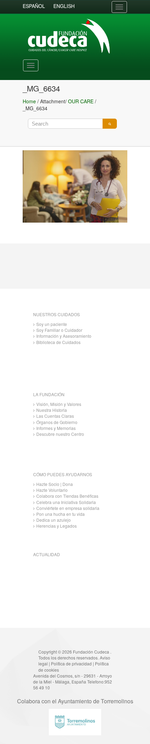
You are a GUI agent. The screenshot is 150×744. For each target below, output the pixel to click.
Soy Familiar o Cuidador (59, 330)
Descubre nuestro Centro (60, 434)
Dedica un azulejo (53, 520)
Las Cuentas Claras (55, 416)
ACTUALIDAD (46, 554)
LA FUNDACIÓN (49, 394)
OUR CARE (80, 101)
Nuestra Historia (51, 410)
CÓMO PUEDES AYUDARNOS (62, 474)
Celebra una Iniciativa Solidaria (66, 502)
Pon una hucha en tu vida (60, 514)
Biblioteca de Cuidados (58, 342)
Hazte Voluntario (52, 490)
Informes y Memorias (56, 428)
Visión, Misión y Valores (58, 404)
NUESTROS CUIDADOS (56, 314)
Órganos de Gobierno (56, 422)
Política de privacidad (71, 663)
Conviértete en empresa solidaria (67, 508)
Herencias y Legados (56, 526)
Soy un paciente (51, 324)
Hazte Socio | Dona (54, 484)
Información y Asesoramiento (63, 336)
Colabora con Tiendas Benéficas (67, 496)
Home (29, 101)
